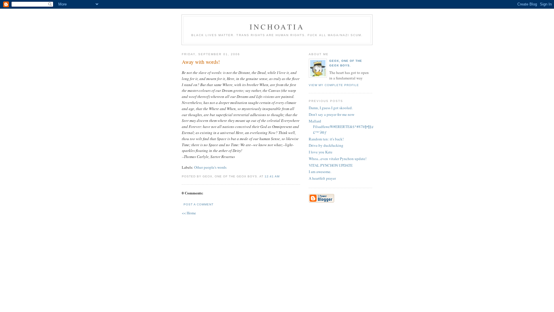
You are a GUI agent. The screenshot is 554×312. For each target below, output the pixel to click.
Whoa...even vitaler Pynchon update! (337, 158)
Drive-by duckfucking (326, 145)
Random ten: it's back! (326, 139)
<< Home (189, 213)
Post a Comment (199, 204)
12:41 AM (272, 176)
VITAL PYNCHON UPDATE (331, 165)
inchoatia (277, 26)
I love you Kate (320, 152)
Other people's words (210, 167)
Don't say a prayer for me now (331, 114)
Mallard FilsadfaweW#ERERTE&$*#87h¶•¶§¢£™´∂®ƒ (341, 126)
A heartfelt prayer (322, 178)
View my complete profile (334, 85)
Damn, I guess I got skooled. (331, 107)
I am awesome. (320, 171)
